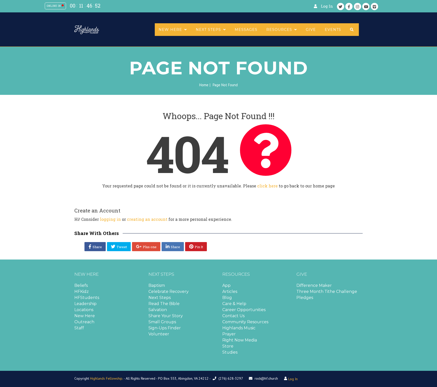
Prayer (229, 334)
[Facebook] (349, 6)
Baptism (156, 285)
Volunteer (158, 334)
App (226, 285)
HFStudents (86, 297)
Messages (246, 29)
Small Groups (162, 321)
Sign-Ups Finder (164, 328)
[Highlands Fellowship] (86, 29)
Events (333, 29)
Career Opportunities (244, 309)
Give (311, 29)
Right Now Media (239, 340)
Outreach (84, 321)
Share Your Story (165, 315)
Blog (227, 297)
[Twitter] (340, 6)
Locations (83, 309)
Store (227, 346)
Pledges (304, 297)
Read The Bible (164, 303)
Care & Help (234, 303)
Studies (229, 352)
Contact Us (233, 315)
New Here (84, 315)
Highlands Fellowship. (106, 378)
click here (267, 185)
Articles (229, 291)
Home (203, 84)
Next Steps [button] (209, 29)
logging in (110, 219)
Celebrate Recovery (168, 291)
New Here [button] (171, 29)
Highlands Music (238, 328)
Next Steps (159, 297)
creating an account (147, 219)
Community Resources (245, 321)
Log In (327, 6)
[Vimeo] (374, 6)
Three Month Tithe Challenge (326, 291)
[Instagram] (357, 6)
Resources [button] (279, 29)
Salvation (157, 309)
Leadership (85, 303)
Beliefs (81, 285)
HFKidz (81, 291)
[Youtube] (366, 6)
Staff (79, 328)
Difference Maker (314, 285)
